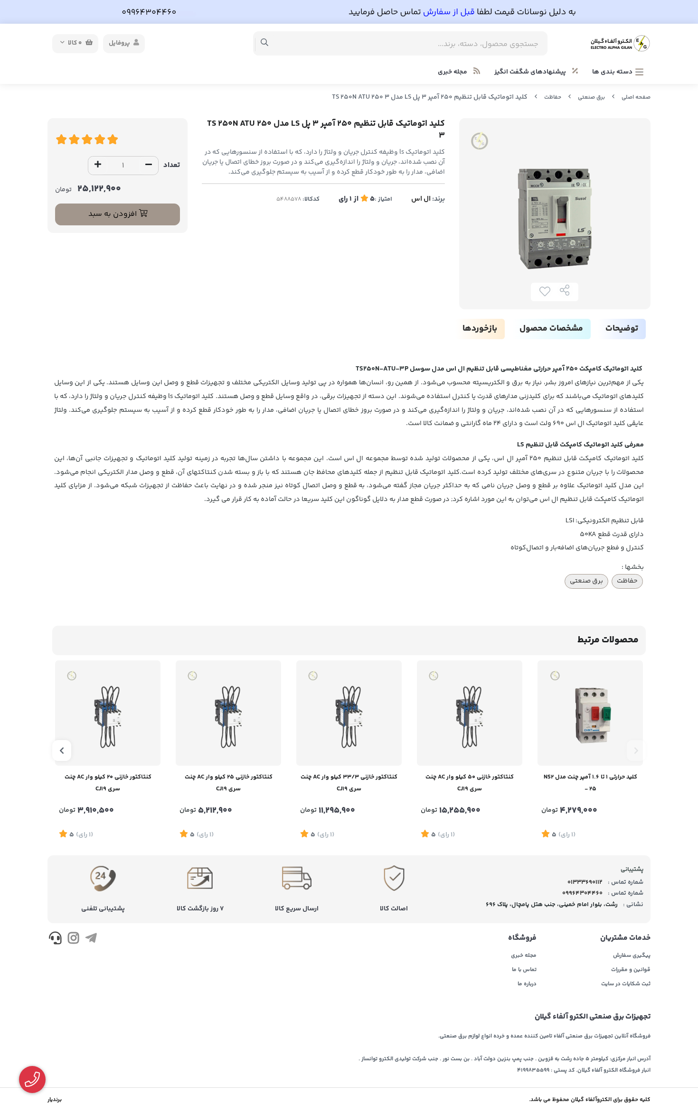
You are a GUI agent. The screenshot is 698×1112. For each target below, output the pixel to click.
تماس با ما (524, 970)
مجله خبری (453, 72)
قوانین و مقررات (631, 970)
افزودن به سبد (113, 214)
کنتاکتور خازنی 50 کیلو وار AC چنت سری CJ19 (469, 783)
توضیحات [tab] (621, 328)
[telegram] (91, 940)
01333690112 (585, 882)
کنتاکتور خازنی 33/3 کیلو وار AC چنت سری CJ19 (349, 783)
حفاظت (552, 97)
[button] (636, 750)
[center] (264, 44)
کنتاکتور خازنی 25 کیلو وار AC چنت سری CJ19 (229, 783)
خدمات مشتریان (625, 938)
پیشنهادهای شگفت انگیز (530, 72)
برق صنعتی (591, 97)
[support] (55, 940)
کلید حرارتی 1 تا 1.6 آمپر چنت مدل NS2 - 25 (590, 783)
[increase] (97, 166)
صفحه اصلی (636, 97)
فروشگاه (522, 938)
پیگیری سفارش (632, 956)
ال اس (421, 199)
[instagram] (73, 940)
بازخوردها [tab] (479, 328)
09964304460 (582, 893)
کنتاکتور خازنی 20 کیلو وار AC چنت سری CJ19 (108, 783)
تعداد (171, 165)
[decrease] (148, 166)
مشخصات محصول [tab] (551, 328)
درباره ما (527, 984)
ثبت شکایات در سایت (626, 984)
